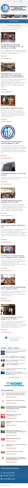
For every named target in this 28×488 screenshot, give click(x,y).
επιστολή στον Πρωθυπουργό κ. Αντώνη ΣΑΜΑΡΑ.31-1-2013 (12, 142)
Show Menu (15, 21)
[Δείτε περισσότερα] (8, 32)
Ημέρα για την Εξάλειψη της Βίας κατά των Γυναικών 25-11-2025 (15, 360)
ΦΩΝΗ (20, 1)
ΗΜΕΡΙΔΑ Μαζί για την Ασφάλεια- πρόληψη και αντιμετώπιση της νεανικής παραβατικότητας (16, 373)
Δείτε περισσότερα (6, 58)
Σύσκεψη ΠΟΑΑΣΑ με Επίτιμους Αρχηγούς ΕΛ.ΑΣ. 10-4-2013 (11, 201)
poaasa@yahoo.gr (9, 479)
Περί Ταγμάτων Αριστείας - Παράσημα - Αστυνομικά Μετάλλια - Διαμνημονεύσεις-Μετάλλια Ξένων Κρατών (16, 458)
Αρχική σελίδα (4, 27)
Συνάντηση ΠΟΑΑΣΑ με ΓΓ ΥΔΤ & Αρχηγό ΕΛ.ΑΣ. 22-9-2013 (11, 318)
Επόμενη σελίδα (14, 340)
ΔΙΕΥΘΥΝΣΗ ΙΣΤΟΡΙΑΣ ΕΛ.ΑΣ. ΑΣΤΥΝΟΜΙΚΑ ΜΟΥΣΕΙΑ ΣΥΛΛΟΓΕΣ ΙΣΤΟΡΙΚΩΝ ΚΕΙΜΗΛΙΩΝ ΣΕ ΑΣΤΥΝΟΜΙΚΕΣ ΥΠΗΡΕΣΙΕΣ (16, 407)
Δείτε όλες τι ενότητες (14, 25)
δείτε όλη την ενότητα (14, 377)
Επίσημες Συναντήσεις (16, 27)
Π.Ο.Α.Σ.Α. (9, 27)
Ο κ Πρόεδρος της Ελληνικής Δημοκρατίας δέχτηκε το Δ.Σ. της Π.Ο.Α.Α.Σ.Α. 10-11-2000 (12, 46)
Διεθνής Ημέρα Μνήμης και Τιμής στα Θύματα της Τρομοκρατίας (15, 364)
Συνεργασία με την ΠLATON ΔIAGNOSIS (15, 400)
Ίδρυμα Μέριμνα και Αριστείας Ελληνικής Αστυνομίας (16, 445)
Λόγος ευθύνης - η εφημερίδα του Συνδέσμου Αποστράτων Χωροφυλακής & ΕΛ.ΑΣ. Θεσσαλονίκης (16, 431)
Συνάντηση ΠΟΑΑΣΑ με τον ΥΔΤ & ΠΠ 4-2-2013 (13, 174)
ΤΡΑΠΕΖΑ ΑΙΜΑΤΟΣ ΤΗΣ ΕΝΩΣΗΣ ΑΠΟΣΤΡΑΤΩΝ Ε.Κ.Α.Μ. (13, 415)
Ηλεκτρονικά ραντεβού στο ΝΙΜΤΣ (14, 451)
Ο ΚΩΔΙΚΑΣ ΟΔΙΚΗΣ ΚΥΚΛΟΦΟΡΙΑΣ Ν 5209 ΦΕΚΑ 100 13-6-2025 (15, 369)
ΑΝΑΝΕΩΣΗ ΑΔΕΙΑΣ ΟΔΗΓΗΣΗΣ (13, 438)
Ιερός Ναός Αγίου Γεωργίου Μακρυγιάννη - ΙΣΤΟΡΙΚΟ (16, 422)
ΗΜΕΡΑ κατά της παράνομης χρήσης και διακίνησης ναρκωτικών (15, 352)
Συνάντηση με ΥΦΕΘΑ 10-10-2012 (12, 108)
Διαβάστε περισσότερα (11, 402)
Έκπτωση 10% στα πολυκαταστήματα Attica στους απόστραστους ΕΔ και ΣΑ (15, 394)
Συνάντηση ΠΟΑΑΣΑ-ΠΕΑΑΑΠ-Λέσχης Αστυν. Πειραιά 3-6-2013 (13, 288)
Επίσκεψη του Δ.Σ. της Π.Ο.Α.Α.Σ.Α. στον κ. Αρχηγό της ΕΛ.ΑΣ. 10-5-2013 (13, 256)
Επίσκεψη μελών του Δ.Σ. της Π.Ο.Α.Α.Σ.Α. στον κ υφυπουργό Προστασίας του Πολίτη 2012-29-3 (12, 75)
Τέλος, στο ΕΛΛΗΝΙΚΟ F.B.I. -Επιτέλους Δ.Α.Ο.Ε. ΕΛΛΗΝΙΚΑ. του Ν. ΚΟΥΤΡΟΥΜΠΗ (15, 357)
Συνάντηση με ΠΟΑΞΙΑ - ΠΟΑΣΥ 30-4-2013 (13, 226)
